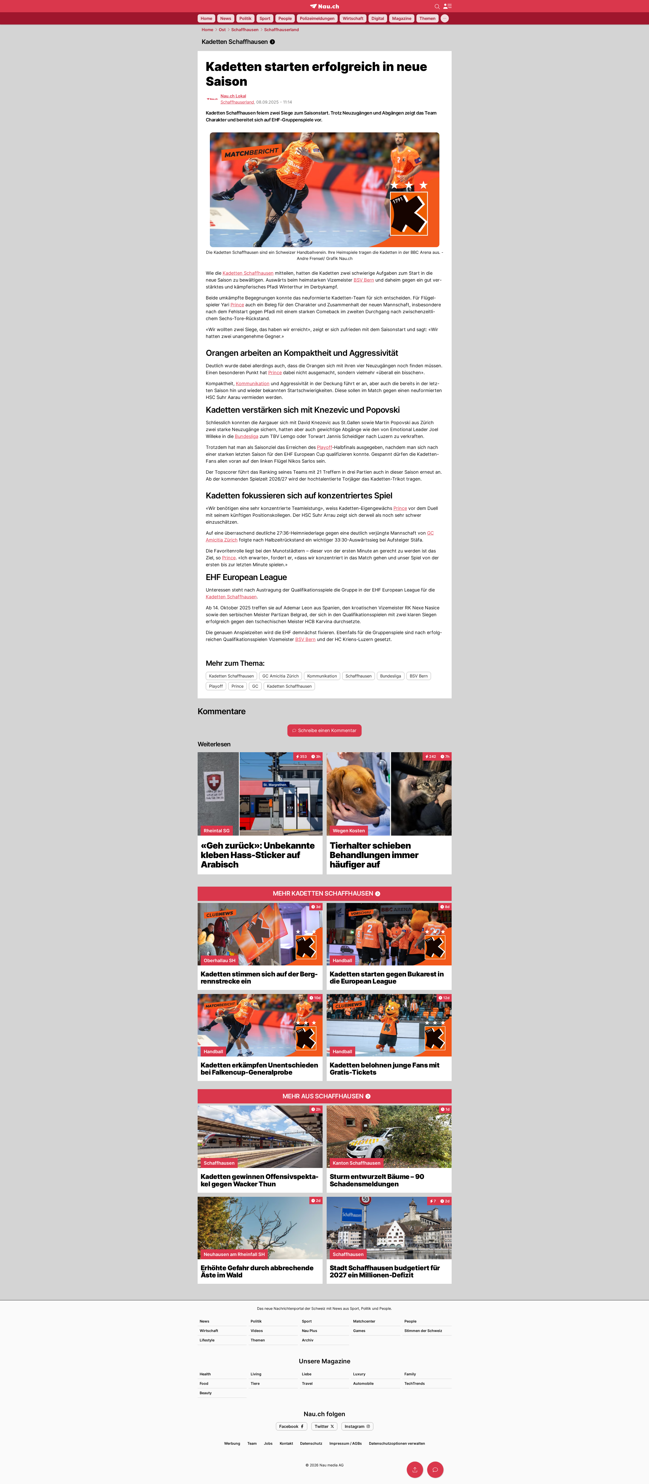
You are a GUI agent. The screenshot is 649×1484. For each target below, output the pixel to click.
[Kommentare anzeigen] (435, 1470)
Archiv (307, 1340)
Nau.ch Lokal (233, 95)
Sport (307, 1321)
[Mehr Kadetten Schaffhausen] (325, 894)
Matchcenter (364, 1321)
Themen (258, 1340)
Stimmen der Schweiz (423, 1330)
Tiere (255, 1383)
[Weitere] (445, 18)
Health (205, 1374)
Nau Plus (309, 1330)
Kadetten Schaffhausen (248, 273)
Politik (256, 1321)
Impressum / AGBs (345, 1443)
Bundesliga (246, 436)
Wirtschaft (209, 1330)
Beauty (206, 1393)
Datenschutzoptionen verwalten (397, 1443)
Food (204, 1383)
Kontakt (286, 1443)
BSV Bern (364, 280)
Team (252, 1443)
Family (410, 1374)
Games (359, 1330)
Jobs (268, 1443)
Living (256, 1374)
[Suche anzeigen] (437, 6)
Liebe (306, 1374)
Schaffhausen (245, 29)
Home (207, 29)
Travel (307, 1383)
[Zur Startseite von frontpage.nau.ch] (324, 6)
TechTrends (414, 1383)
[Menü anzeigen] (447, 6)
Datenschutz (311, 1443)
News (204, 1321)
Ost (222, 29)
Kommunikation (253, 383)
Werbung (232, 1443)
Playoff (324, 447)
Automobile (363, 1383)
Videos (257, 1330)
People (410, 1321)
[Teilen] (415, 1470)
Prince (237, 304)
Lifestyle (207, 1340)
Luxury (359, 1374)
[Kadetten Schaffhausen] (325, 42)
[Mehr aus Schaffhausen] (325, 1096)
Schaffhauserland (281, 29)
